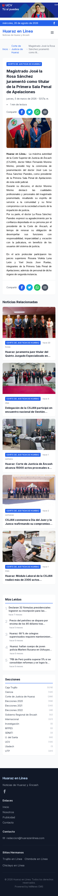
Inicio (5, 49)
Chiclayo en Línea (13, 865)
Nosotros (8, 812)
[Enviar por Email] (45, 112)
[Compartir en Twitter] (29, 112)
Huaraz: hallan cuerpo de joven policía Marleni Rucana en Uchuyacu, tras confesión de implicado (31, 648)
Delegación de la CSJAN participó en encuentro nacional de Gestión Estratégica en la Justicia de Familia (28, 410)
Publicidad (9, 817)
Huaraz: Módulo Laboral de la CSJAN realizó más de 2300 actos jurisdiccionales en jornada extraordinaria (28, 578)
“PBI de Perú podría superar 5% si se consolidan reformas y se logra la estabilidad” (30, 661)
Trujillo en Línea (12, 859)
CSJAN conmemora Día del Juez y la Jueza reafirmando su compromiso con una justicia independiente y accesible (28, 522)
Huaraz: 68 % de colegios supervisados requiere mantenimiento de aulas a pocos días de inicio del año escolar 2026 (31, 635)
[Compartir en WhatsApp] (37, 112)
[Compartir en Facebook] (22, 112)
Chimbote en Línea (36, 859)
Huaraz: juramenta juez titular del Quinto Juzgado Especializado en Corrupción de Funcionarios (26, 354)
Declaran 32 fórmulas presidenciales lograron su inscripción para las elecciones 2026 (29, 609)
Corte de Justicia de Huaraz (17, 49)
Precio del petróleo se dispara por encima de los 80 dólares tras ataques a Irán (29, 622)
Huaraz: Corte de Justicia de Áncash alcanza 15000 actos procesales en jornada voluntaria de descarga (29, 466)
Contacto (8, 822)
